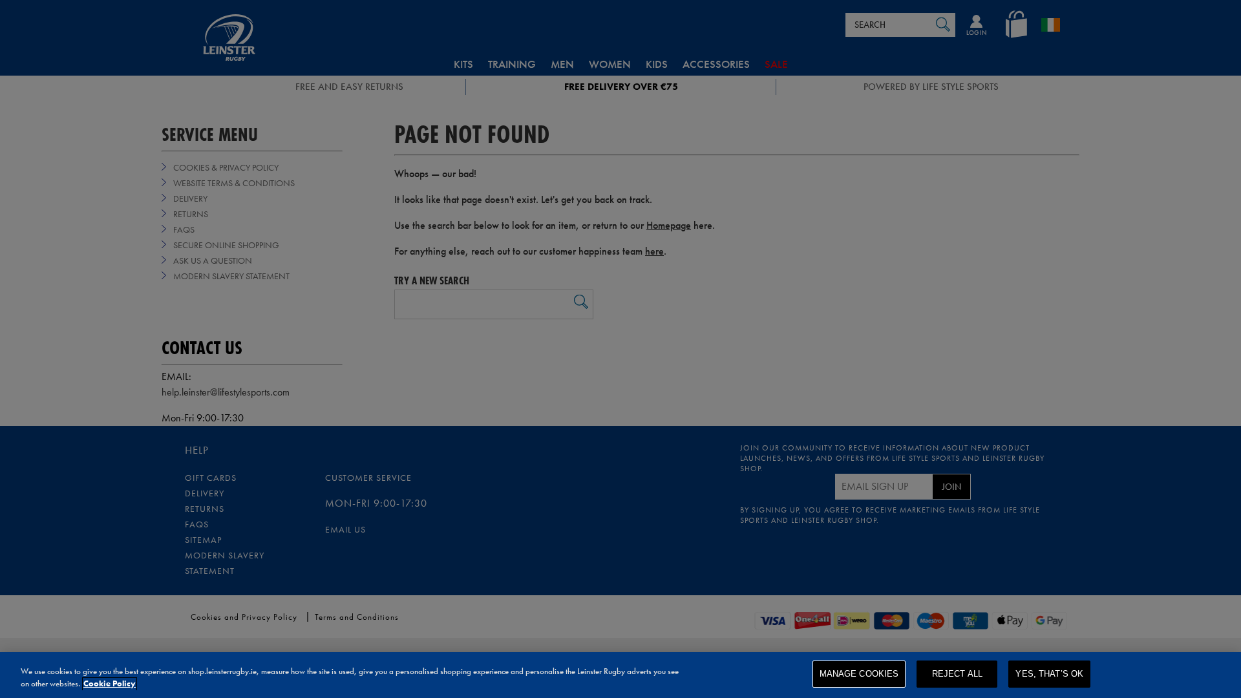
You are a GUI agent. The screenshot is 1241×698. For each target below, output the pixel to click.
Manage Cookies (859, 674)
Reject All (957, 674)
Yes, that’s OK (1049, 674)
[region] (620, 675)
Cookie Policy (109, 684)
